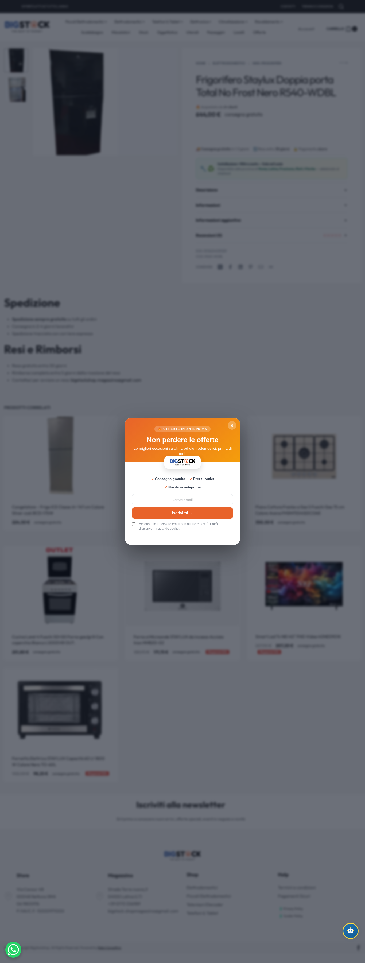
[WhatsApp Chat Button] (13, 950)
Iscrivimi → (182, 513)
